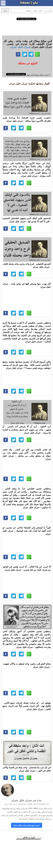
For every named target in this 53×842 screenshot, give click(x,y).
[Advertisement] (26, 27)
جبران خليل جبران (20, 47)
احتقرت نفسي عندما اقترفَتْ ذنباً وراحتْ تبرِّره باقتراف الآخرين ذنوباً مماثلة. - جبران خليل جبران (27, 119)
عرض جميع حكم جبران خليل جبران (26, 825)
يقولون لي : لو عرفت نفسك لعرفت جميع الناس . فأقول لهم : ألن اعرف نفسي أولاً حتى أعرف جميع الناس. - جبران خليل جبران (27, 705)
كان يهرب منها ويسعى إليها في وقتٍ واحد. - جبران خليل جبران (27, 285)
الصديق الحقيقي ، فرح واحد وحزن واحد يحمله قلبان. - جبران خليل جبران (27, 265)
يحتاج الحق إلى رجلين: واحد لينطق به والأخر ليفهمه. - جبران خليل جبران (27, 665)
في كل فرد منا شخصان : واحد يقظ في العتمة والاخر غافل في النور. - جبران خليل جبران (27, 769)
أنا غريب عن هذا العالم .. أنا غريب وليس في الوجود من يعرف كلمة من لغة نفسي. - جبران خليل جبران (27, 568)
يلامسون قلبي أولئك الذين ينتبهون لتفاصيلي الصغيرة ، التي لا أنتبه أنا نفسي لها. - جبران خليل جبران (27, 220)
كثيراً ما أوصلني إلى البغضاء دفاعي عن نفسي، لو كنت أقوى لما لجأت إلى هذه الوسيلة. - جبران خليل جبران (27, 530)
